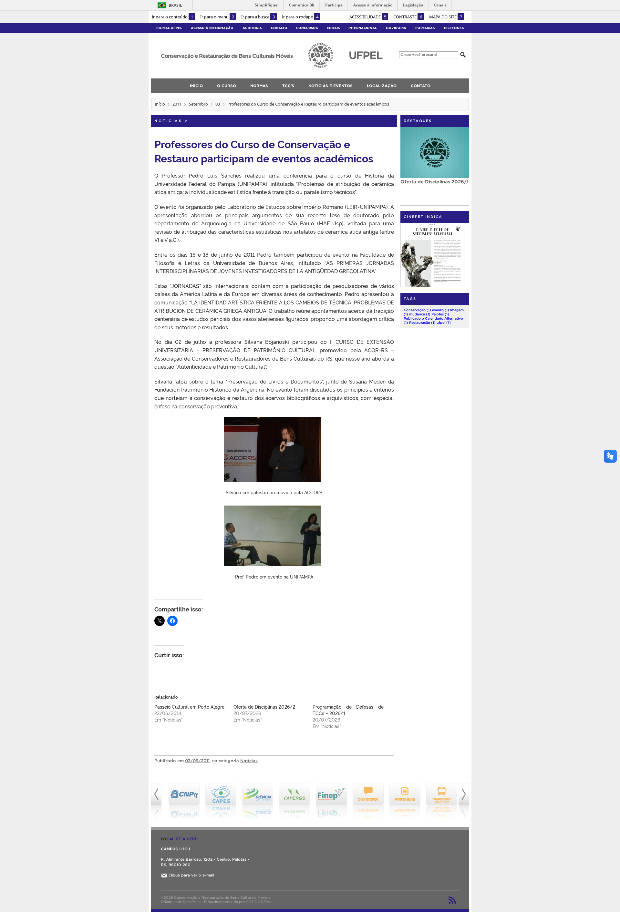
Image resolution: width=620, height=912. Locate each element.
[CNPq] (181, 802)
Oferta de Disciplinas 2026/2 (264, 706)
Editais (333, 28)
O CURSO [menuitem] (226, 86)
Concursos (307, 28)
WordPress (192, 902)
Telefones (453, 28)
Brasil (175, 5)
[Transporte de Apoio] (439, 802)
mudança (419, 314)
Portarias (425, 28)
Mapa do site (445, 17)
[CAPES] (218, 802)
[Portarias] (402, 802)
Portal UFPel (169, 28)
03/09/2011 (197, 760)
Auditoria (252, 28)
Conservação (417, 310)
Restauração (422, 322)
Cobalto (279, 28)
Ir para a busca (258, 17)
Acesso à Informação (212, 28)
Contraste (407, 17)
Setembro (198, 104)
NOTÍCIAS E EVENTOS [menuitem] (330, 86)
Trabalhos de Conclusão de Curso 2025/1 (432, 184)
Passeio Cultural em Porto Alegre (189, 706)
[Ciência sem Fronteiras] (255, 802)
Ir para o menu (217, 17)
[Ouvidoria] (365, 802)
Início (160, 104)
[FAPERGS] (291, 802)
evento (440, 310)
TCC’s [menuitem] (288, 86)
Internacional (362, 28)
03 (217, 104)
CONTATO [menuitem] (420, 86)
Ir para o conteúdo (172, 17)
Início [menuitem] (196, 86)
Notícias (168, 121)
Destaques (418, 121)
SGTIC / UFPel (258, 902)
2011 (176, 104)
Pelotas (440, 314)
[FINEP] (328, 802)
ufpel (444, 322)
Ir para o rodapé (300, 17)
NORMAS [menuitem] (259, 86)
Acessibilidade (367, 17)
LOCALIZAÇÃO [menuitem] (382, 86)
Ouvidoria (396, 28)
